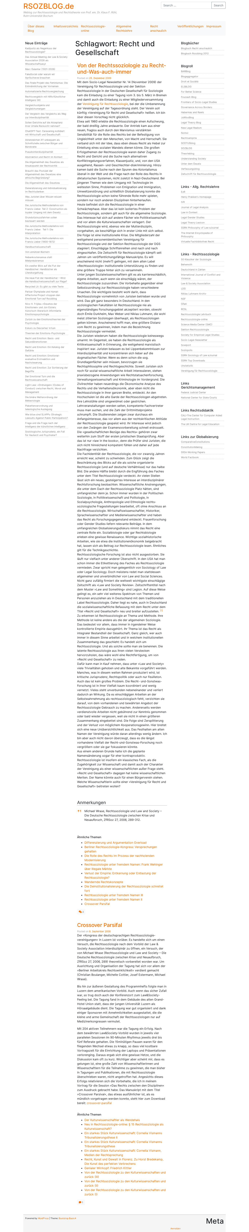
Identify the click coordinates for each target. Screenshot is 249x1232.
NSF (183, 298)
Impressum (213, 26)
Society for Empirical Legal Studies (200, 335)
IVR (183, 202)
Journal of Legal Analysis (195, 207)
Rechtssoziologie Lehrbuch (196, 314)
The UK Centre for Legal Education (200, 424)
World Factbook (190, 457)
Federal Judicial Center (193, 392)
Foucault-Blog (188, 97)
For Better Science (191, 91)
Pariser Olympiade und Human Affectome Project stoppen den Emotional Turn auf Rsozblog (42, 295)
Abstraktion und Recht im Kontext (43, 157)
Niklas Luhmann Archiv (193, 293)
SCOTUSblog (188, 143)
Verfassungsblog (190, 168)
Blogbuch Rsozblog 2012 (195, 53)
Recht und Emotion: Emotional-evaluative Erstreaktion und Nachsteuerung (42, 359)
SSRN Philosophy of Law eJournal (200, 227)
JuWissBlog (187, 117)
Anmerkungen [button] (91, 802)
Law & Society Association (195, 283)
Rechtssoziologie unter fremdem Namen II (113, 899)
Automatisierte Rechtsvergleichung (44, 91)
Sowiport (186, 345)
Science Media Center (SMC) (196, 324)
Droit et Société (189, 81)
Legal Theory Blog (191, 122)
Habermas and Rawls (192, 112)
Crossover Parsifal (97, 904)
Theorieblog (187, 153)
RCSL (184, 309)
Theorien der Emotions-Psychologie (45, 333)
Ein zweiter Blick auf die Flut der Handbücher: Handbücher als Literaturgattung (43, 269)
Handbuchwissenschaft (38, 246)
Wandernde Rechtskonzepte (103, 882)
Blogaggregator (189, 76)
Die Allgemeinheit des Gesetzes (42, 183)
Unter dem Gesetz (191, 163)
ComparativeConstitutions (195, 441)
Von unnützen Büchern (37, 252)
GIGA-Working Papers (193, 452)
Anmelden (175, 1228)
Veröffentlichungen (190, 26)
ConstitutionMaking (191, 447)
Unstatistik (187, 365)
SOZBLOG (186, 148)
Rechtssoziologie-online (93, 28)
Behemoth (186, 264)
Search (218, 5)
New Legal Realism (191, 127)
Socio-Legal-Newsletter (194, 340)
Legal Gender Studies (193, 217)
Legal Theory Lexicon (193, 222)
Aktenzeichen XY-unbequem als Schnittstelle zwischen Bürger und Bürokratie (44, 143)
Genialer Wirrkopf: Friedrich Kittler (108, 1168)
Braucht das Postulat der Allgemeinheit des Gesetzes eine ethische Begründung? (43, 174)
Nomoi (184, 133)
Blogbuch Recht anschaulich (196, 48)
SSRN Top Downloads (193, 360)
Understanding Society (193, 158)
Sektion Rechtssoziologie (195, 329)
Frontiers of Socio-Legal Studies (199, 102)
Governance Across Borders (196, 107)
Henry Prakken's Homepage (196, 197)
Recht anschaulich (158, 28)
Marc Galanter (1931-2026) (40, 69)
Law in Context (189, 212)
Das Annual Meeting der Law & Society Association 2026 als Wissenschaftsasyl (46, 60)
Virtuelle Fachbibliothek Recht (197, 241)
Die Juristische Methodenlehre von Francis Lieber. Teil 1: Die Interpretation (44, 229)
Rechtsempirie (189, 138)
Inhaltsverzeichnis (66, 26)
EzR (183, 191)
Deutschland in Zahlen (193, 269)
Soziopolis (186, 350)
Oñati (184, 304)
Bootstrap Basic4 (67, 1218)
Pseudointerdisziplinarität (39, 152)
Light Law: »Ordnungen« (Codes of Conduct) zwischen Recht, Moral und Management (45, 388)
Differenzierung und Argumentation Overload (115, 842)
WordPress (43, 1218)
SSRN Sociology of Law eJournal (199, 355)
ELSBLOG (186, 86)
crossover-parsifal (99, 1103)
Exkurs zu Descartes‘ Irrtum (40, 328)
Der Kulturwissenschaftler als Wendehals (112, 1120)
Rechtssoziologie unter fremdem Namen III (113, 895)
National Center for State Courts (199, 397)
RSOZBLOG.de (48, 6)
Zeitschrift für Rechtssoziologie (198, 174)
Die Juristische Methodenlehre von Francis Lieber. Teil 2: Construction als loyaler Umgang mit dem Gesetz (46, 209)
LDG (183, 288)
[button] (161, 611)
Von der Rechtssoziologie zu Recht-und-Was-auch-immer (121, 68)
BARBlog (185, 71)
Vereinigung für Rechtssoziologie (105, 104)
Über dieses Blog (36, 28)
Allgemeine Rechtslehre (124, 28)
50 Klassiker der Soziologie (196, 259)
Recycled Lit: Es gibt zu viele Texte (44, 286)
